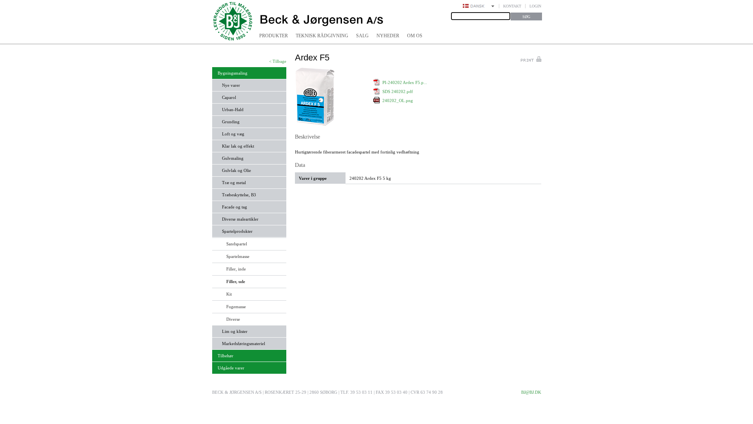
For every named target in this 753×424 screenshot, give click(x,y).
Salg (362, 35)
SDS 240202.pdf (397, 91)
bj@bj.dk (531, 392)
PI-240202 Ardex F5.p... (404, 82)
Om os (414, 35)
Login (535, 6)
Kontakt (512, 6)
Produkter (273, 35)
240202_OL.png (397, 100)
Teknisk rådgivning (322, 35)
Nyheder (387, 35)
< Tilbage (277, 61)
